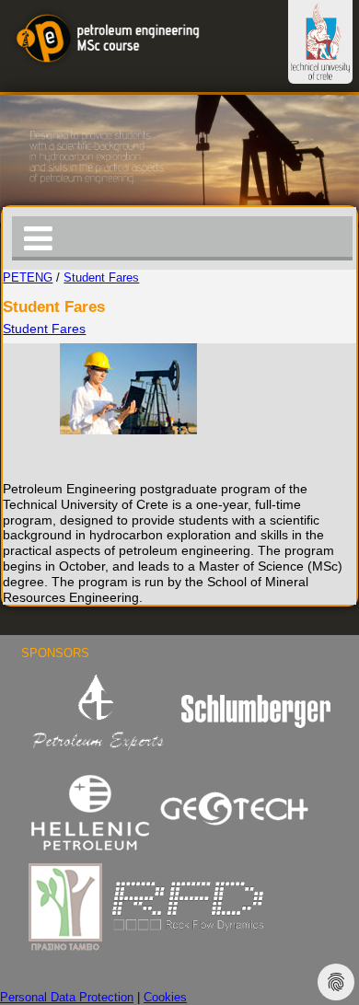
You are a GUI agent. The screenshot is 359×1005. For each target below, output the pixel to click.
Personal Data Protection (66, 997)
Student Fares (101, 277)
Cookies (165, 997)
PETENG (27, 277)
